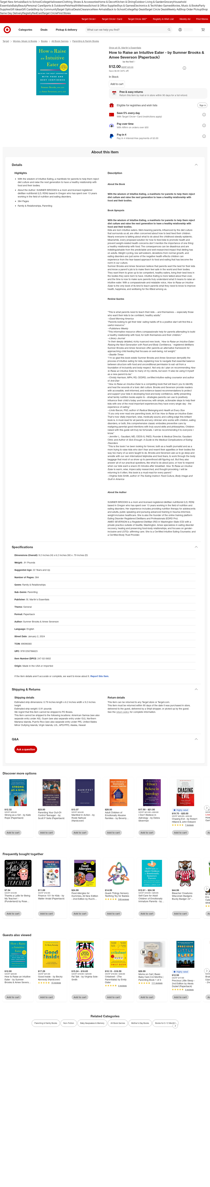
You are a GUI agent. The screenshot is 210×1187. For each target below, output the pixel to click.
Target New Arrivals (11, 1)
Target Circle (49, 13)
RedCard (37, 13)
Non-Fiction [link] (68, 1023)
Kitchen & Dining (125, 1)
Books (44, 41)
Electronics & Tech (145, 5)
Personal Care (35, 5)
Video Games (164, 5)
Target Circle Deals (156, 9)
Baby (15, 5)
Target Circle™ (89, 19)
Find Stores (64, 13)
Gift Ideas (15, 9)
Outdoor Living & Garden (149, 1)
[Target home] (7, 30)
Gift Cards (27, 9)
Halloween (56, 1)
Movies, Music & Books (185, 5)
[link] (122, 61)
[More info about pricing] (184, 68)
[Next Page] (206, 808)
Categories (25, 29)
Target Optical (65, 9)
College (45, 1)
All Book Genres (60, 41)
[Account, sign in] (186, 29)
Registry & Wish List (163, 19)
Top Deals (139, 9)
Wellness (83, 5)
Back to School (32, 1)
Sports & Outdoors (54, 5)
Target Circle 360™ (137, 19)
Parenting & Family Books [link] (45, 1023)
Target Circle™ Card (112, 19)
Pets (67, 5)
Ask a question (26, 749)
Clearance (86, 9)
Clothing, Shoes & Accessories (80, 1)
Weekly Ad (173, 9)
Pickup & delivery (66, 29)
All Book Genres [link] (118, 1023)
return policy (122, 711)
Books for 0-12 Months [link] (165, 1023)
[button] (122, 61)
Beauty (22, 5)
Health (74, 5)
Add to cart (116, 84)
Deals (77, 9)
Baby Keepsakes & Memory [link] (92, 1023)
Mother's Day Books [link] (140, 1023)
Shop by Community (45, 9)
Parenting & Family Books (85, 41)
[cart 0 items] (203, 29)
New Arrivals (100, 9)
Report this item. (99, 676)
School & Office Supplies (103, 5)
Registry (27, 13)
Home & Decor (107, 1)
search (169, 30)
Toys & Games (125, 5)
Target (6, 41)
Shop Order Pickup (191, 9)
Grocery (168, 1)
